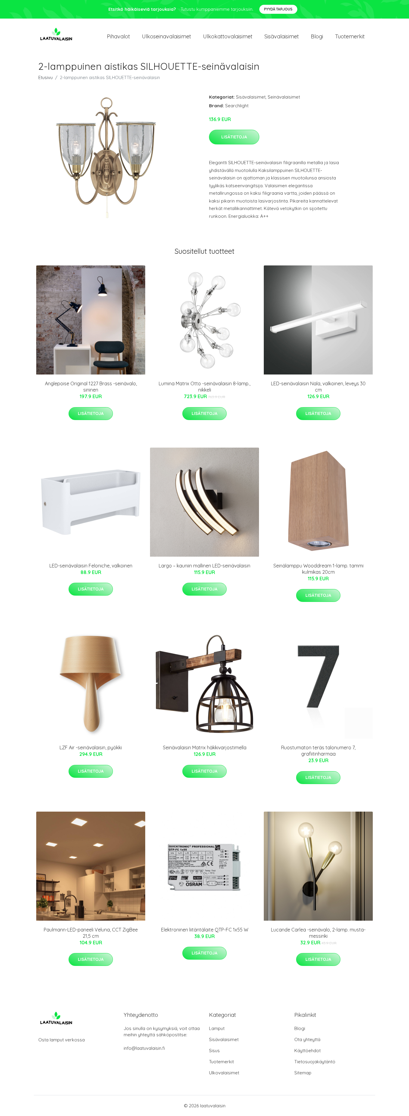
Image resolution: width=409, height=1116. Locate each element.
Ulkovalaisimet (224, 1073)
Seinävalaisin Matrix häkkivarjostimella (204, 747)
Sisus (214, 1050)
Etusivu (45, 77)
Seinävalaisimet (284, 97)
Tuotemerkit (350, 36)
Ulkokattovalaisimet (227, 36)
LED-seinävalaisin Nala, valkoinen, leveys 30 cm (318, 386)
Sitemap (302, 1073)
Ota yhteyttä (307, 1039)
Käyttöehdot (307, 1050)
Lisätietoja (234, 137)
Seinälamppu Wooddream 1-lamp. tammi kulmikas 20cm (318, 569)
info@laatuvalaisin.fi (144, 1048)
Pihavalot (118, 36)
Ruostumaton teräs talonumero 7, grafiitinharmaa (318, 750)
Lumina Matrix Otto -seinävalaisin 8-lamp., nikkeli (204, 386)
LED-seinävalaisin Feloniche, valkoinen (90, 566)
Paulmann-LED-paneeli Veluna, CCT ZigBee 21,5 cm (91, 933)
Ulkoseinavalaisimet (166, 36)
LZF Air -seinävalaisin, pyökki (91, 747)
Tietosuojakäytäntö (314, 1061)
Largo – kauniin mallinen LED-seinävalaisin (204, 566)
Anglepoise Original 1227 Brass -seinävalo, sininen (91, 386)
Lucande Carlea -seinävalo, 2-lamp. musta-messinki (318, 933)
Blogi (317, 36)
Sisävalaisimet (281, 36)
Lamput (217, 1028)
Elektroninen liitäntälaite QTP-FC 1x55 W (204, 930)
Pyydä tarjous (278, 9)
